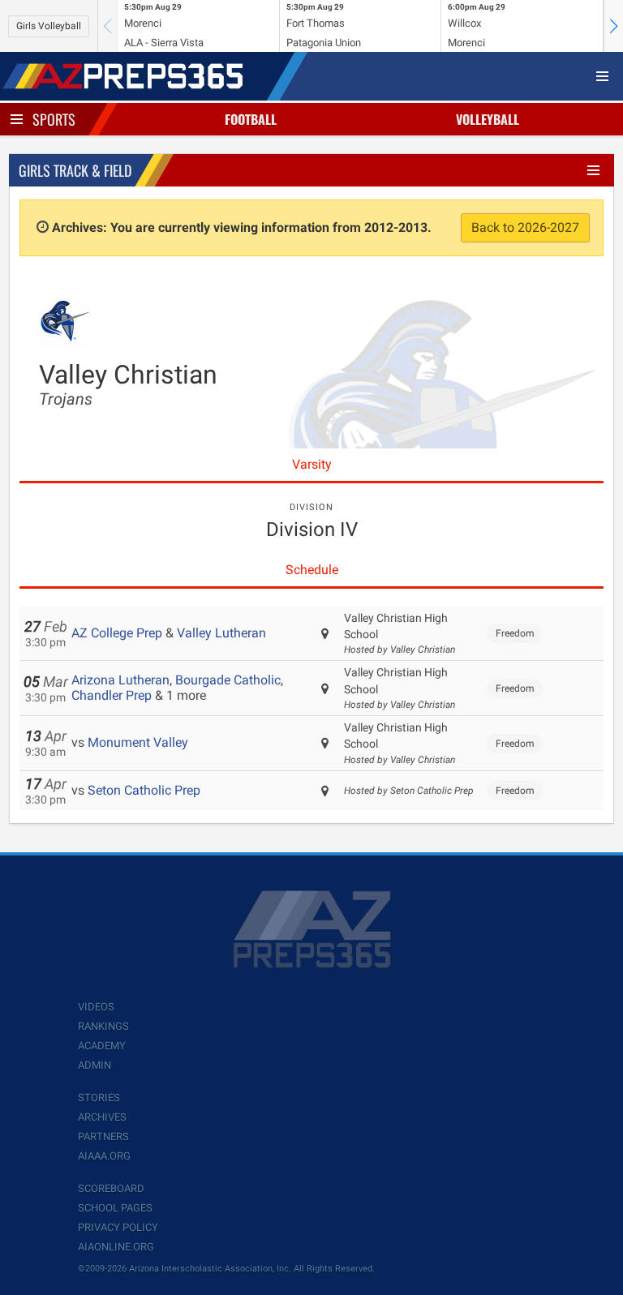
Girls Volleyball (48, 26)
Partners (103, 1136)
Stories (99, 1097)
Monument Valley (138, 742)
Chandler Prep (111, 695)
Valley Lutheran (221, 633)
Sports (53, 119)
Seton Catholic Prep (144, 790)
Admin (94, 1065)
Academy (102, 1046)
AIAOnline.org (116, 1247)
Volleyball (487, 119)
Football (251, 119)
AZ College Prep (116, 633)
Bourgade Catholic (228, 680)
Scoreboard (111, 1188)
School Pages (115, 1208)
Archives (102, 1117)
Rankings (103, 1026)
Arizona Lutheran (120, 680)
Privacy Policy (118, 1227)
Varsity (312, 464)
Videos (96, 1007)
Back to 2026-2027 (525, 227)
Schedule (312, 569)
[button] (613, 26)
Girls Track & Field (75, 170)
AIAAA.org (104, 1156)
